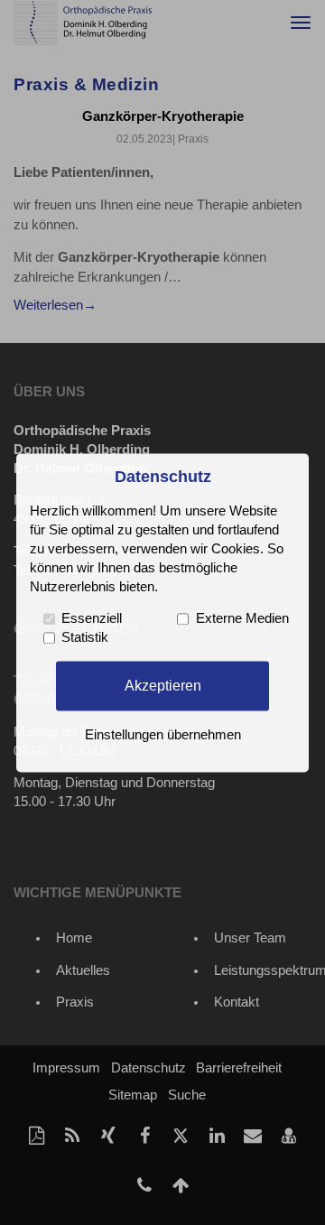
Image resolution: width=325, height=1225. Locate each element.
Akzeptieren (163, 685)
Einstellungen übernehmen (163, 735)
